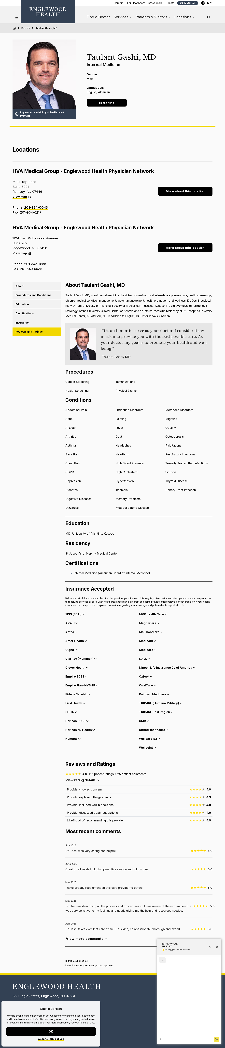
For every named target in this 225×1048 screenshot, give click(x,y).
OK (51, 1031)
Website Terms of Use (51, 1038)
